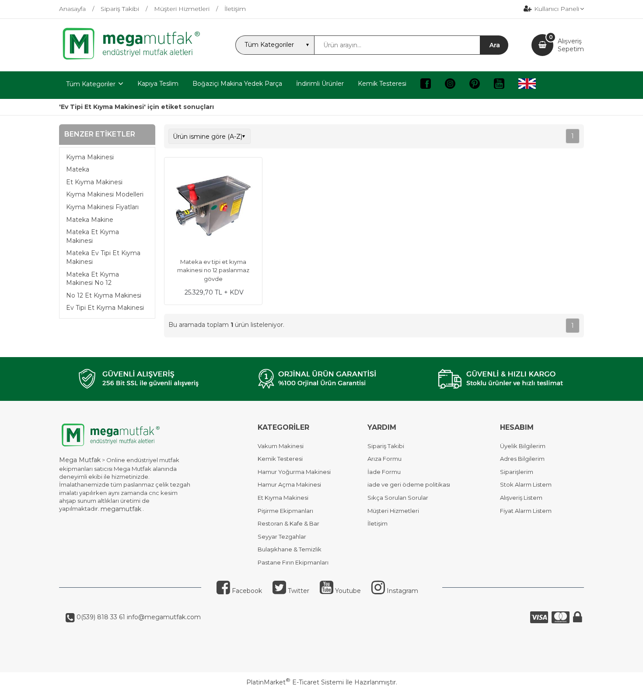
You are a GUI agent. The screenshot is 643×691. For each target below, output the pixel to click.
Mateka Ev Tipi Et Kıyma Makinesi (103, 257)
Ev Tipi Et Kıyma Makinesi (105, 308)
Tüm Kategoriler (90, 84)
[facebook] (425, 85)
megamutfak (121, 509)
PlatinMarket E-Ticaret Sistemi (295, 682)
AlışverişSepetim (571, 45)
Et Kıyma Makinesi (94, 182)
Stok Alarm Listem (526, 484)
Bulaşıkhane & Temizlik (290, 549)
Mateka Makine (89, 220)
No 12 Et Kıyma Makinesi (103, 295)
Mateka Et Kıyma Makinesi (92, 236)
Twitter (297, 591)
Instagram (401, 591)
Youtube (347, 591)
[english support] (527, 85)
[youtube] (499, 85)
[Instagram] (450, 85)
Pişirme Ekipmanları (285, 510)
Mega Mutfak (80, 460)
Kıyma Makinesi (90, 157)
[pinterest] (474, 85)
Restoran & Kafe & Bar (288, 523)
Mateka (77, 169)
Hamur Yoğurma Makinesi (294, 471)
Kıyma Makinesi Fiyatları (102, 207)
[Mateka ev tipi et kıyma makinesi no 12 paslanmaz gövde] (213, 207)
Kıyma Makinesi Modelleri (104, 194)
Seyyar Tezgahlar (282, 536)
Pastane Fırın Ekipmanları (293, 562)
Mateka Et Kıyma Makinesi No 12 (92, 278)
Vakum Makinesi (281, 445)
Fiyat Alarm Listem (526, 510)
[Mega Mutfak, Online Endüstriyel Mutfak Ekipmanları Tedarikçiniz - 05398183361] (135, 59)
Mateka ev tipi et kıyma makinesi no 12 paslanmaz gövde (213, 270)
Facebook (246, 591)
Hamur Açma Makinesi (289, 484)
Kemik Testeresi (280, 458)
